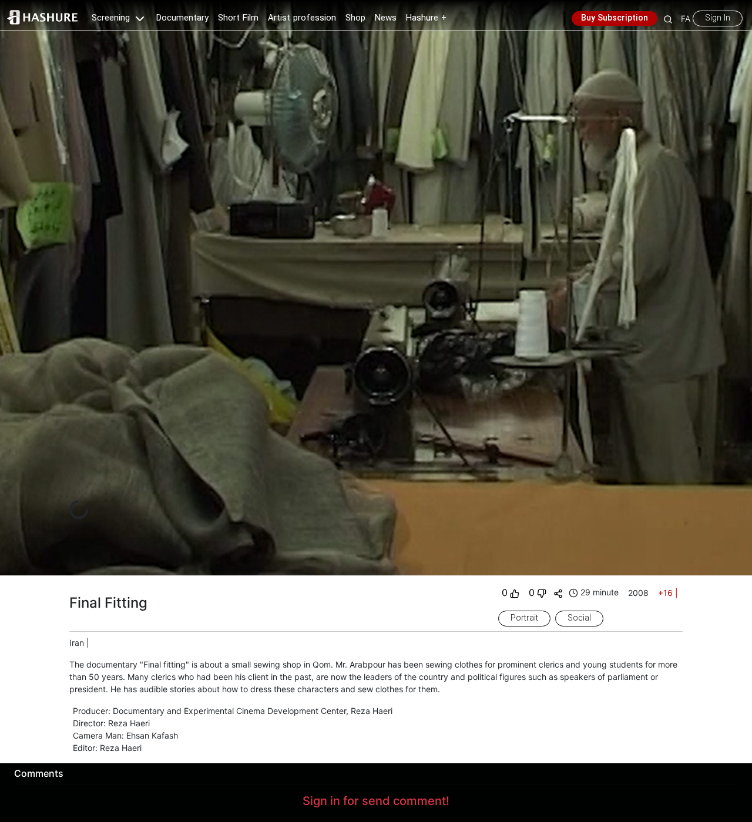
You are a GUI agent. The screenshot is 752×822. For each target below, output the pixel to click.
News (386, 18)
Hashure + (426, 18)
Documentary (182, 18)
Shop (355, 18)
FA (685, 18)
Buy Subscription (614, 18)
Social (579, 618)
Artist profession (302, 18)
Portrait (524, 618)
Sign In (717, 18)
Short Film (238, 18)
